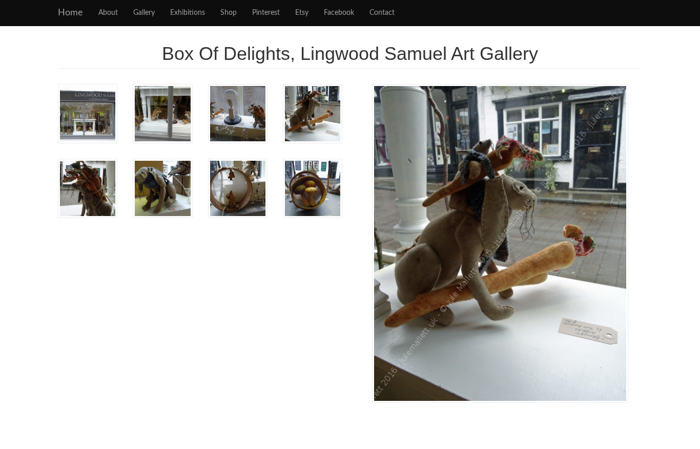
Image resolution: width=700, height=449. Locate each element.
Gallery (144, 12)
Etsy (301, 12)
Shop (228, 12)
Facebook (339, 12)
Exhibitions (187, 12)
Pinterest (266, 12)
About (108, 12)
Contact (382, 12)
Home (70, 12)
